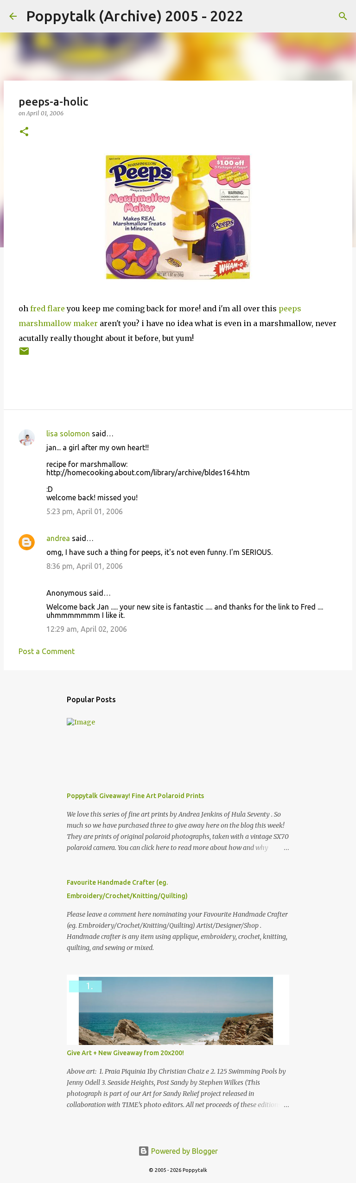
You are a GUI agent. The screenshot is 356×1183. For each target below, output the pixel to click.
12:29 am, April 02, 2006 (86, 629)
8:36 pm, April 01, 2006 (84, 566)
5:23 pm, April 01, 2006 (84, 511)
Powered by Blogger (183, 1151)
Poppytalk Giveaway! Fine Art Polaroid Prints (135, 795)
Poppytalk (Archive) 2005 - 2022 (134, 15)
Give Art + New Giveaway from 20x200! (125, 1053)
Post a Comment (47, 651)
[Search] (256, 16)
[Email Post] (24, 355)
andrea (58, 538)
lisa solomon (68, 433)
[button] (24, 132)
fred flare (47, 308)
